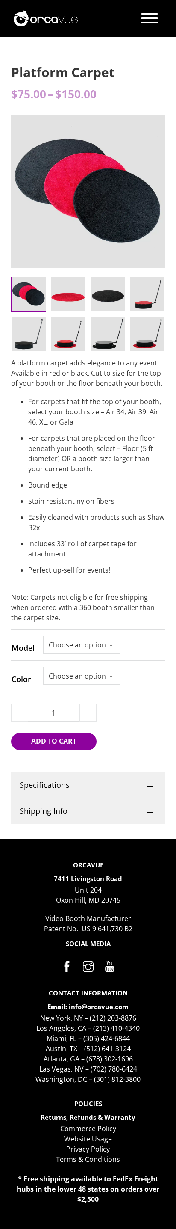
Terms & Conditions (88, 1159)
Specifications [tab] (45, 785)
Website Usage (88, 1138)
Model (23, 648)
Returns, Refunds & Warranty (88, 1117)
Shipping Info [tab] (43, 811)
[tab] (88, 785)
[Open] (149, 18)
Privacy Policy (88, 1149)
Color (21, 679)
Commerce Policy (88, 1128)
